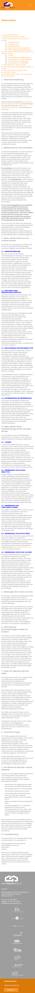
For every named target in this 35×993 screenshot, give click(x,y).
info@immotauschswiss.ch (11, 903)
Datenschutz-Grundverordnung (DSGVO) (14, 106)
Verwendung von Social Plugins (18, 63)
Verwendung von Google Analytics (19, 57)
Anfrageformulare (14, 42)
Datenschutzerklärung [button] (11, 985)
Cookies (10, 55)
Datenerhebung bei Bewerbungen (19, 50)
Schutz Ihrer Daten (9, 72)
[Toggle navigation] (30, 5)
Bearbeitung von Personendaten (14, 37)
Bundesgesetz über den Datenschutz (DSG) (16, 103)
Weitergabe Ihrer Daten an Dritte (14, 65)
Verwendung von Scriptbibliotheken (20, 59)
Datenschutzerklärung (10, 35)
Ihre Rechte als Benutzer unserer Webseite (17, 74)
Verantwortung (9, 76)
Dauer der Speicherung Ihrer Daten (15, 70)
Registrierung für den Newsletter (19, 48)
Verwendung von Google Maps (18, 61)
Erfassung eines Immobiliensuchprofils (12, 45)
